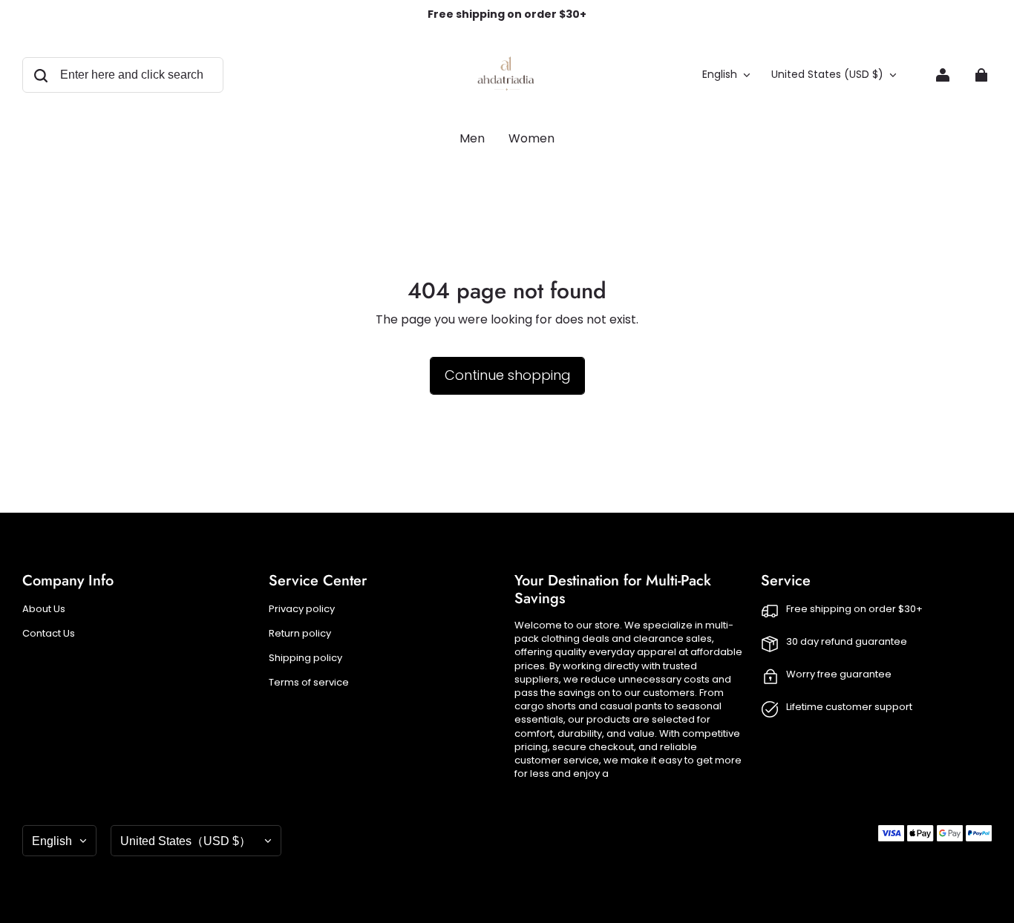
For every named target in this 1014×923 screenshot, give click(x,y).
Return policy (300, 633)
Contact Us (48, 633)
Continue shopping (507, 375)
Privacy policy (302, 609)
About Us (43, 609)
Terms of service (309, 682)
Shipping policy (305, 658)
